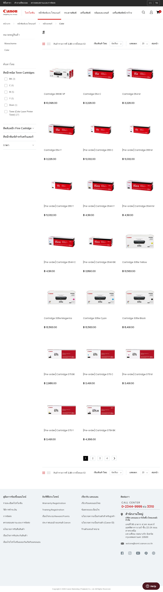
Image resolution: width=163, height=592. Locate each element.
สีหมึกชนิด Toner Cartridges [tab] (18, 72)
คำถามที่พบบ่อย (21, 3)
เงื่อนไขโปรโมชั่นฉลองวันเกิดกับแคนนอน (21, 542)
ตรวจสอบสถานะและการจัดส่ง (43, 3)
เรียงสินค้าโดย (100, 43)
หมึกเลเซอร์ (48, 24)
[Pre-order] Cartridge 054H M (138, 206)
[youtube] (138, 556)
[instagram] (130, 556)
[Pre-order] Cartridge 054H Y (99, 206)
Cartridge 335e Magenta (58, 318)
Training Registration (53, 509)
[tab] (19, 44)
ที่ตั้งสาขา (7, 3)
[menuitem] (29, 14)
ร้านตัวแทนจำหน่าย (90, 529)
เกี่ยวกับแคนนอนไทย (91, 503)
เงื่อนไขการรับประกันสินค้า (15, 535)
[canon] (153, 557)
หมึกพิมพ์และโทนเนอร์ (26, 24)
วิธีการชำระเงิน (10, 510)
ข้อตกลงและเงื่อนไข (90, 510)
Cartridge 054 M (131, 94)
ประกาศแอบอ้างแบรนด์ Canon (56, 522)
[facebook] (122, 556)
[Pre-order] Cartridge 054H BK (99, 262)
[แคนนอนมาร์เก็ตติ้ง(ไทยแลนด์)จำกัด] (148, 573)
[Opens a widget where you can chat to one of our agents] (151, 586)
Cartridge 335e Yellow (134, 262)
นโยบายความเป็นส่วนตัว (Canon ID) (98, 522)
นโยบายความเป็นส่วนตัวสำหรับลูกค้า (98, 516)
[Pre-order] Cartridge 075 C (98, 374)
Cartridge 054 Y (53, 150)
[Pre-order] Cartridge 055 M (137, 150)
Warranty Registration (54, 503)
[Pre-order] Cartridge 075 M (137, 374)
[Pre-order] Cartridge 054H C (60, 262)
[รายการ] (49, 44)
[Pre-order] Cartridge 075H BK (99, 430)
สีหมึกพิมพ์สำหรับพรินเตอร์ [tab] (18, 136)
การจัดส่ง (7, 516)
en (150, 3)
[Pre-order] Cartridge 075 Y (59, 430)
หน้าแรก (7, 24)
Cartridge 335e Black (134, 318)
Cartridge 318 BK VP (54, 94)
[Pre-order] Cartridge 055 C (98, 150)
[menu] (78, 14)
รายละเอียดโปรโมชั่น (12, 503)
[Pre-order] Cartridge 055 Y (59, 206)
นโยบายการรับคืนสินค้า (14, 529)
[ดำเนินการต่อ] (114, 458)
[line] (146, 556)
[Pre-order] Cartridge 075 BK (59, 374)
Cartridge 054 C (92, 94)
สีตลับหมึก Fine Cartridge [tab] (17, 128)
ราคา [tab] (6, 145)
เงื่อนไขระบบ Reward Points (56, 516)
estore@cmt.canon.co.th (139, 543)
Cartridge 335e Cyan (95, 318)
